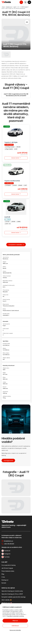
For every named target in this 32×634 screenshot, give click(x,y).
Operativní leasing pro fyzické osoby (12, 591)
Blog (3, 574)
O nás (3, 577)
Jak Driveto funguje (7, 568)
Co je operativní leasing (8, 565)
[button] (29, 2)
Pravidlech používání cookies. (15, 616)
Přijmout (15, 621)
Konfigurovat (8, 460)
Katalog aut (5, 580)
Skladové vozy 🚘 (7, 603)
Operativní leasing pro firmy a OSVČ (12, 594)
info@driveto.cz (8, 541)
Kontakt (4, 583)
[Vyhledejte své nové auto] (21, 2)
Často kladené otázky (8, 571)
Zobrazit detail (15, 158)
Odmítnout (15, 626)
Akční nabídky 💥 (7, 600)
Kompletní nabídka (15, 245)
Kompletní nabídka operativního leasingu (14, 597)
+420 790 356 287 (9, 543)
